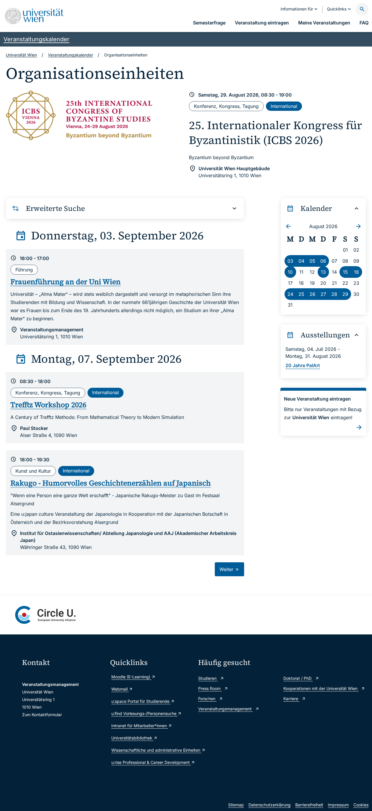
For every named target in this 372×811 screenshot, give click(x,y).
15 (345, 272)
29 (345, 294)
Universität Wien (21, 54)
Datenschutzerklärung (269, 804)
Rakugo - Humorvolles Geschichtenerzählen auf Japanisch (110, 483)
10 (290, 272)
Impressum (338, 804)
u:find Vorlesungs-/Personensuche (144, 713)
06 (323, 261)
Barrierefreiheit (309, 804)
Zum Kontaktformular (42, 714)
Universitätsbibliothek (132, 737)
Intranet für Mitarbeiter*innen (139, 725)
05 (312, 261)
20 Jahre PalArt (302, 365)
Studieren (208, 678)
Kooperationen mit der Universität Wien (321, 688)
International (284, 106)
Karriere (291, 698)
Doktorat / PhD (298, 678)
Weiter (227, 569)
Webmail (120, 688)
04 (301, 261)
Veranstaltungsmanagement (225, 708)
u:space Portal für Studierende (141, 701)
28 (334, 294)
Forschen (207, 698)
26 (312, 294)
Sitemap (236, 804)
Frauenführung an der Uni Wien (65, 282)
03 (290, 261)
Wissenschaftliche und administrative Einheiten (151, 750)
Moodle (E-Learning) (131, 676)
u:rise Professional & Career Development (151, 762)
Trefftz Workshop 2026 (48, 405)
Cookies (361, 804)
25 (301, 294)
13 (323, 272)
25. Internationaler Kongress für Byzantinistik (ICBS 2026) (275, 133)
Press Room (210, 688)
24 (290, 294)
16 (356, 272)
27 (323, 294)
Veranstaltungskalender (36, 39)
